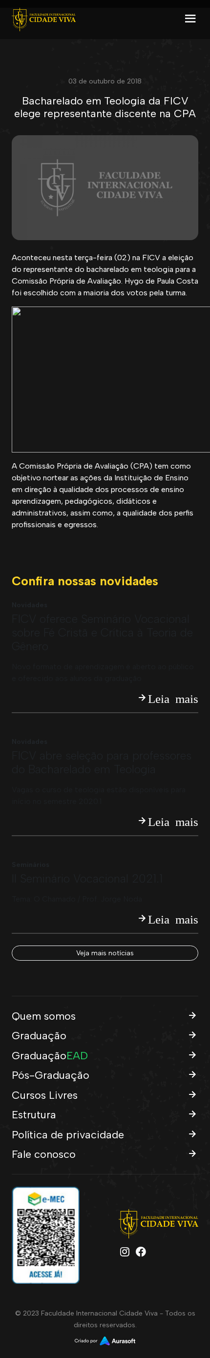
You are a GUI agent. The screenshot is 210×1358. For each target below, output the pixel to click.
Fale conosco (44, 1154)
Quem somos (44, 1015)
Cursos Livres (45, 1095)
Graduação (39, 1035)
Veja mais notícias (105, 953)
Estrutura (34, 1114)
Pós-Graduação (50, 1075)
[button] (190, 22)
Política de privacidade (68, 1134)
